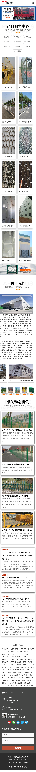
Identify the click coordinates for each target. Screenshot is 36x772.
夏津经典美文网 (6, 654)
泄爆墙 (3, 672)
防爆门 (29, 680)
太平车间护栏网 (7, 87)
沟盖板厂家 (31, 667)
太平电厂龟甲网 (23, 191)
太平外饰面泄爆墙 (24, 226)
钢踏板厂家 (31, 659)
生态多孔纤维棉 (27, 672)
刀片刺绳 (10, 664)
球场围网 (4, 667)
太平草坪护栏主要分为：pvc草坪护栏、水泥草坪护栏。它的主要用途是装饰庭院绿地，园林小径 (18, 621)
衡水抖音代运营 (28, 685)
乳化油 (26, 651)
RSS (9, 762)
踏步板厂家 (5, 662)
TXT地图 (18, 762)
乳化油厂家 (31, 649)
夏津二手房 (15, 654)
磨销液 (12, 651)
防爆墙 (14, 672)
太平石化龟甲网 (23, 156)
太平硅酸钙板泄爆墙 (25, 260)
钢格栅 (22, 670)
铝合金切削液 (5, 651)
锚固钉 (3, 670)
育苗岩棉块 (5, 680)
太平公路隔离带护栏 (25, 122)
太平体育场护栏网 (24, 87)
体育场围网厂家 (14, 649)
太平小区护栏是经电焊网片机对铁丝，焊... (17, 430)
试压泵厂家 (23, 649)
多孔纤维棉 (5, 675)
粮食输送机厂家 (14, 659)
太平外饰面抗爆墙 (7, 260)
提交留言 (18, 748)
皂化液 (12, 685)
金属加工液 (19, 651)
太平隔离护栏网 (7, 122)
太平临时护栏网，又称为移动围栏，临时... (17, 530)
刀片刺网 (16, 667)
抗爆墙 (23, 680)
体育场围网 (23, 667)
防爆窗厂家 (5, 683)
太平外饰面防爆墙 (7, 226)
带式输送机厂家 (6, 656)
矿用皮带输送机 (16, 656)
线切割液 (19, 683)
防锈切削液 (13, 683)
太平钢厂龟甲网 (7, 191)
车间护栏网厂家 (26, 656)
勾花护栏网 (31, 664)
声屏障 (30, 662)
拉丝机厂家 (5, 649)
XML (13, 762)
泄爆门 (9, 672)
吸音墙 (10, 667)
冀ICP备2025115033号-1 (20, 759)
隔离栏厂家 (23, 659)
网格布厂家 (5, 659)
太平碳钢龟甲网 (7, 156)
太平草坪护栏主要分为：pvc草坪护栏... (16, 496)
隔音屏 (24, 664)
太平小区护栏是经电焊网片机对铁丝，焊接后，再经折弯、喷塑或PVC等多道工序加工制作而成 (17, 556)
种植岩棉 (12, 680)
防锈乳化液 (27, 683)
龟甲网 (24, 662)
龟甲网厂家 (13, 662)
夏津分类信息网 (24, 654)
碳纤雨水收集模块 (27, 675)
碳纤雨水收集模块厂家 (14, 677)
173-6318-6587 (12, 700)
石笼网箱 (4, 664)
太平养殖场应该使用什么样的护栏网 (15, 578)
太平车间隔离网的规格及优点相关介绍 (15, 464)
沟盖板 (19, 662)
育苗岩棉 (4, 677)
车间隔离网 (18, 664)
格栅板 (27, 670)
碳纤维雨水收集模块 (15, 675)
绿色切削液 (19, 685)
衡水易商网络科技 (22, 767)
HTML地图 (25, 762)
